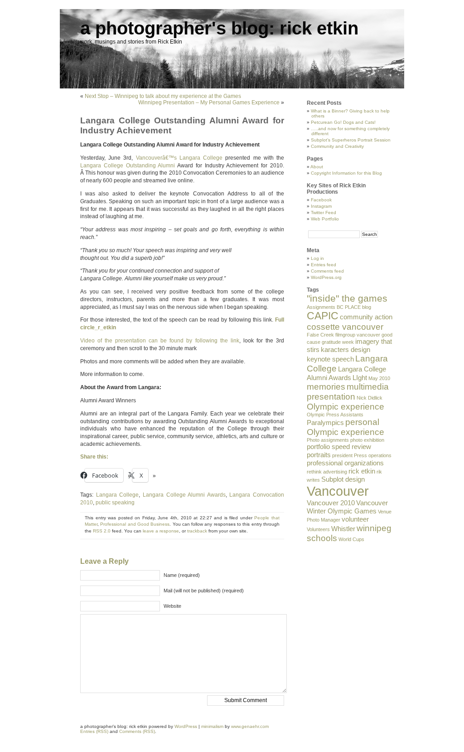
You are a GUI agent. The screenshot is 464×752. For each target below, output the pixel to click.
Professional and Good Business (134, 524)
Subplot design (343, 479)
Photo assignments (328, 440)
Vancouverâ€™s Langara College (179, 158)
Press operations (373, 455)
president (342, 455)
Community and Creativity (337, 146)
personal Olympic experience (345, 427)
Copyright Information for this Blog (346, 173)
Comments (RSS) (137, 731)
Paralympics (325, 422)
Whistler (343, 528)
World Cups (351, 539)
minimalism (212, 726)
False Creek (320, 334)
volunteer (355, 519)
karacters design (345, 349)
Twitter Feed (323, 212)
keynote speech (330, 359)
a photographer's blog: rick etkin (219, 28)
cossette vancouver (345, 327)
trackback (197, 530)
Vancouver (338, 490)
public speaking (115, 502)
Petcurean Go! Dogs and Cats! (343, 122)
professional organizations (345, 463)
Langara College (117, 495)
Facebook (321, 199)
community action (366, 317)
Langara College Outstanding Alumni (127, 165)
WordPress (185, 726)
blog (366, 307)
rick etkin (361, 471)
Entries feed (323, 264)
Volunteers (318, 529)
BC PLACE (349, 307)
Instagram (321, 206)
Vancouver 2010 (331, 503)
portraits (319, 455)
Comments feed (327, 271)
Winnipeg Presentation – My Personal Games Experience (209, 102)
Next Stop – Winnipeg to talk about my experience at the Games (163, 96)
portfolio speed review (339, 446)
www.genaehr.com (250, 726)
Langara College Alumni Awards (184, 495)
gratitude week (338, 342)
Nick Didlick (369, 397)
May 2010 (379, 378)
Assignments (321, 307)
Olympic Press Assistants (335, 414)
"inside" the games (347, 298)
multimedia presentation (348, 391)
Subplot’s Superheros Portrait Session (351, 139)
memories (326, 386)
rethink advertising (327, 471)
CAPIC (322, 316)
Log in (317, 258)
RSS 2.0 (102, 530)
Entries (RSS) (94, 731)
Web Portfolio (325, 218)
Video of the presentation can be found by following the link (159, 340)
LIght (360, 377)
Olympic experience (345, 406)
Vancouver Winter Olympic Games (347, 507)
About (316, 166)
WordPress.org (326, 277)
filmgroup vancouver (357, 334)
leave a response (161, 530)
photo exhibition (367, 440)
